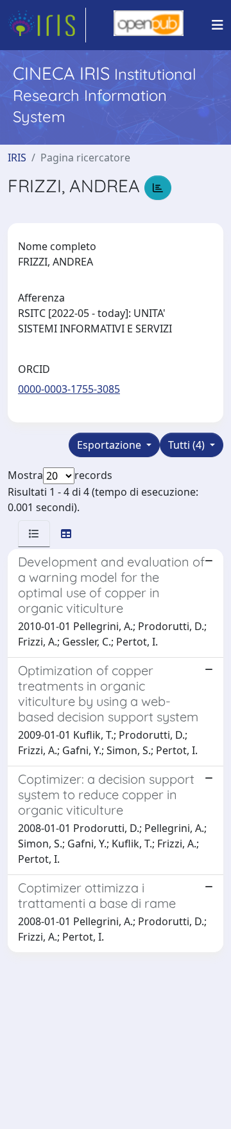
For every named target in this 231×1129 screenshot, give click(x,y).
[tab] (34, 533)
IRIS (17, 157)
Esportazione (110, 445)
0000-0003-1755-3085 (69, 389)
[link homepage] (47, 25)
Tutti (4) (187, 445)
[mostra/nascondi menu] (217, 25)
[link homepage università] (148, 25)
